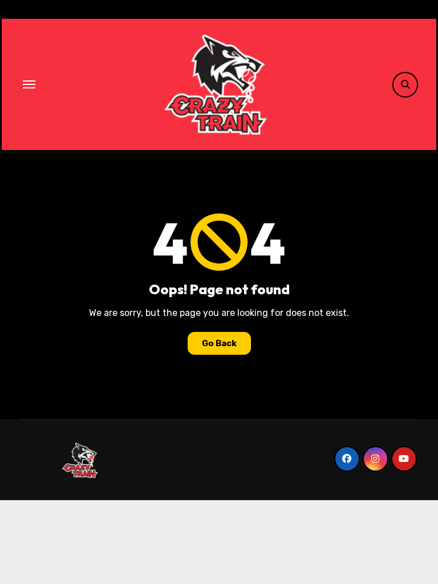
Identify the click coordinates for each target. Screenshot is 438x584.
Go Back (219, 343)
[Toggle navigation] (29, 84)
